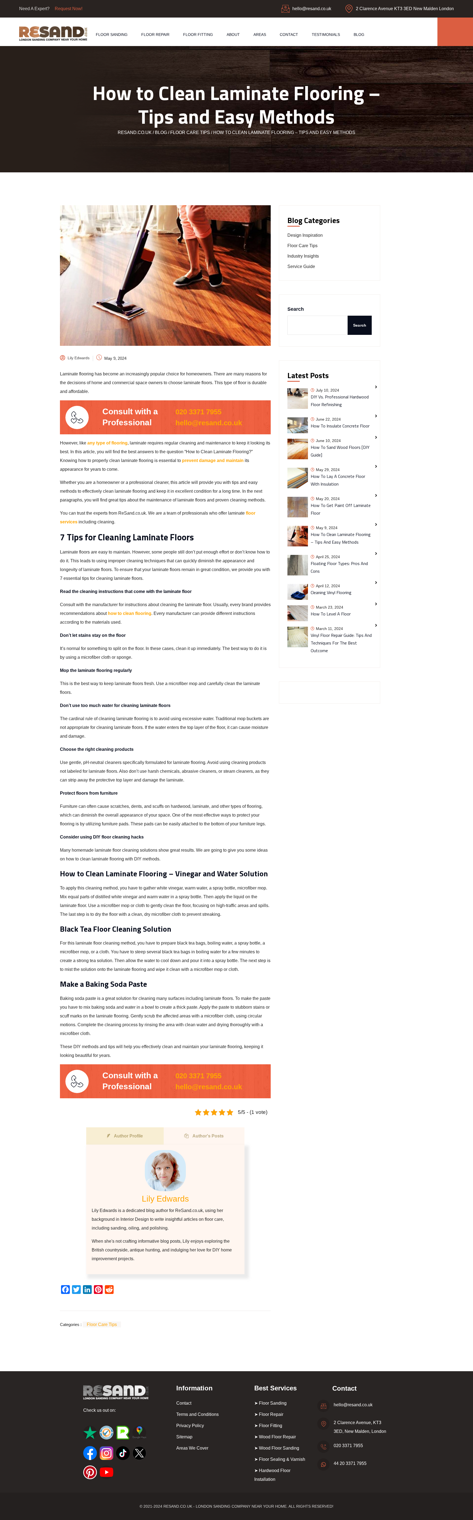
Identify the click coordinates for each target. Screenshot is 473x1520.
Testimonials (326, 34)
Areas (259, 34)
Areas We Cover (192, 1448)
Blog (359, 34)
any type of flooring (107, 443)
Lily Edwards (79, 358)
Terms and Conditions (197, 1414)
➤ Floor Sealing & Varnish (279, 1459)
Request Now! (68, 8)
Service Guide (301, 266)
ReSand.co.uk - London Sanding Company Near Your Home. (225, 1506)
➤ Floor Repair (268, 1414)
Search (295, 309)
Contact (289, 34)
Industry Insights (303, 256)
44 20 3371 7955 (350, 1463)
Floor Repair (155, 34)
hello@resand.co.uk (311, 8)
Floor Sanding (112, 34)
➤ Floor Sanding (270, 1403)
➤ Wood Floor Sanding (276, 1448)
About (233, 34)
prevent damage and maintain (213, 460)
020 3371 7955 (198, 412)
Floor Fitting (198, 34)
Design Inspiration (305, 235)
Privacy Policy (190, 1425)
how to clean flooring (129, 613)
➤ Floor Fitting (268, 1425)
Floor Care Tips (102, 1324)
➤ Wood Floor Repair (275, 1437)
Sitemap (184, 1437)
